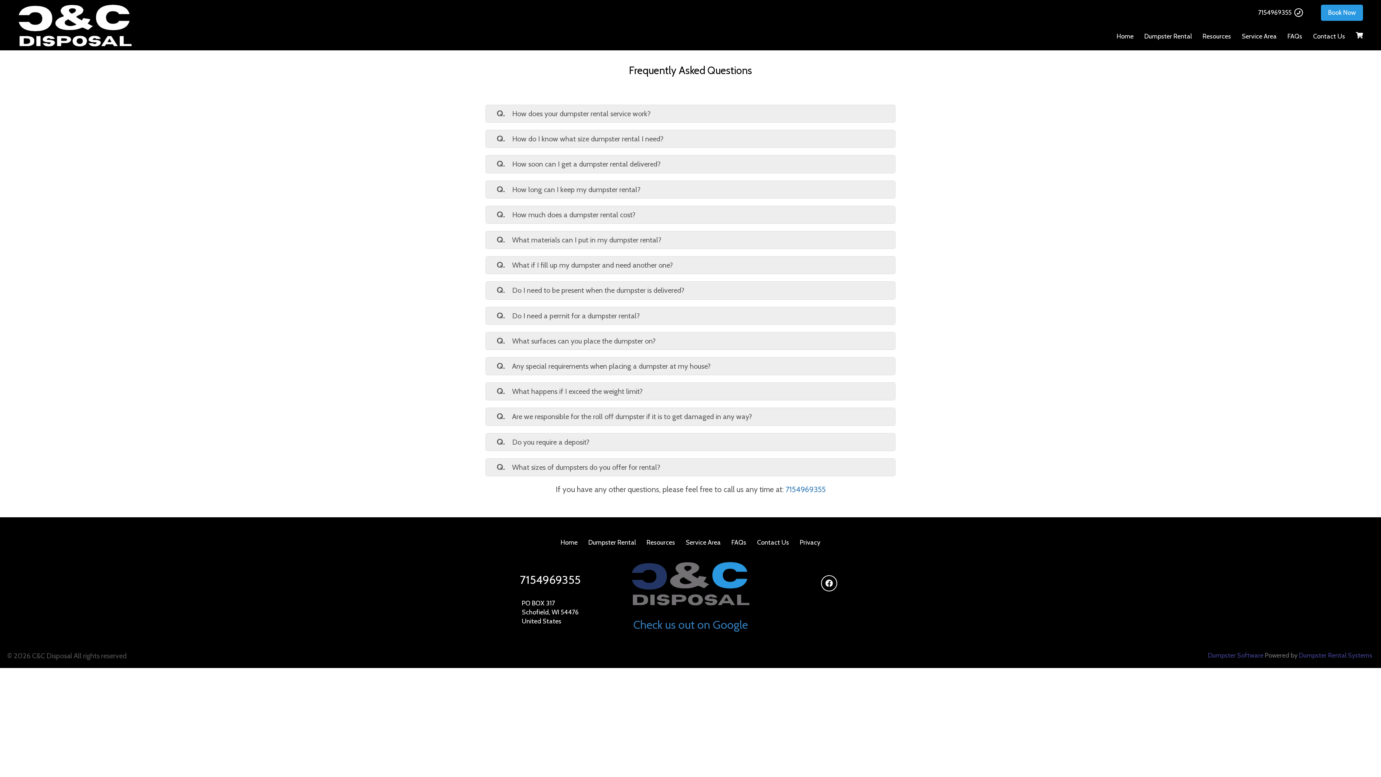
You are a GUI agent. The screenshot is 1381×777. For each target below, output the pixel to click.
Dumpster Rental (1168, 36)
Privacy (810, 542)
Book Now (1342, 13)
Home (1125, 36)
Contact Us (1329, 36)
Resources (1217, 36)
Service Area (1259, 36)
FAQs (1294, 36)
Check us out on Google (690, 624)
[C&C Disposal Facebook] (829, 583)
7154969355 (1274, 13)
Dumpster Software (1235, 655)
